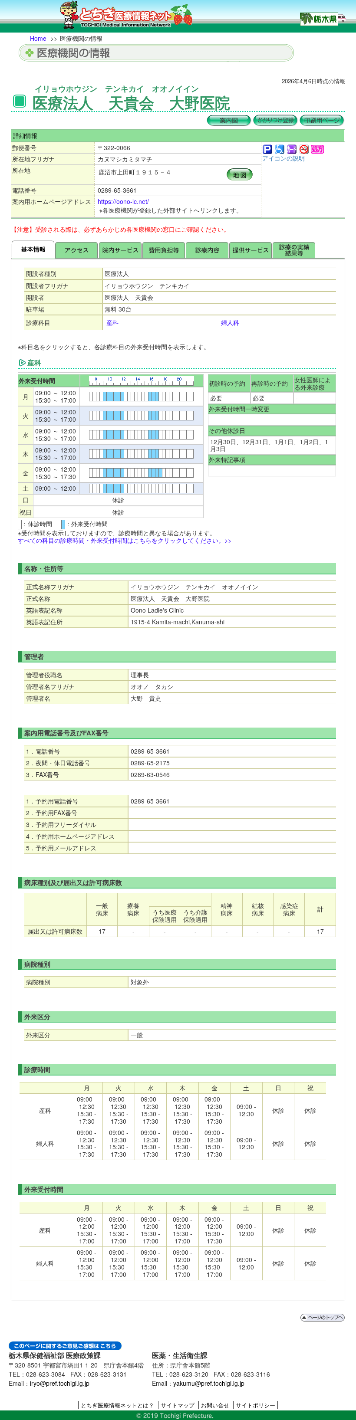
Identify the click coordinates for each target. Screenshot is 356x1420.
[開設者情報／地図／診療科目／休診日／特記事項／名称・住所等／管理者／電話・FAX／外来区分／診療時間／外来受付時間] (33, 249)
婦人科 (230, 322)
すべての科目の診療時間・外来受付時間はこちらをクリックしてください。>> (124, 540)
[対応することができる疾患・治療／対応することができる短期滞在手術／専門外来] (207, 249)
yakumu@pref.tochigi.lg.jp (208, 1383)
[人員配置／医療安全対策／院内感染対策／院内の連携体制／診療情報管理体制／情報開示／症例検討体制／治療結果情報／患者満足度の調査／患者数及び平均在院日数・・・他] (294, 249)
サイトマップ (177, 1405)
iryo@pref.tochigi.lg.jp (59, 1383)
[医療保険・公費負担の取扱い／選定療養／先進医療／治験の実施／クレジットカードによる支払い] (163, 249)
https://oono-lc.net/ (123, 201)
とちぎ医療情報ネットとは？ (117, 1405)
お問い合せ (215, 1405)
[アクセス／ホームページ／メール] (76, 249)
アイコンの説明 (283, 158)
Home (38, 38)
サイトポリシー (255, 1405)
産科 (112, 322)
